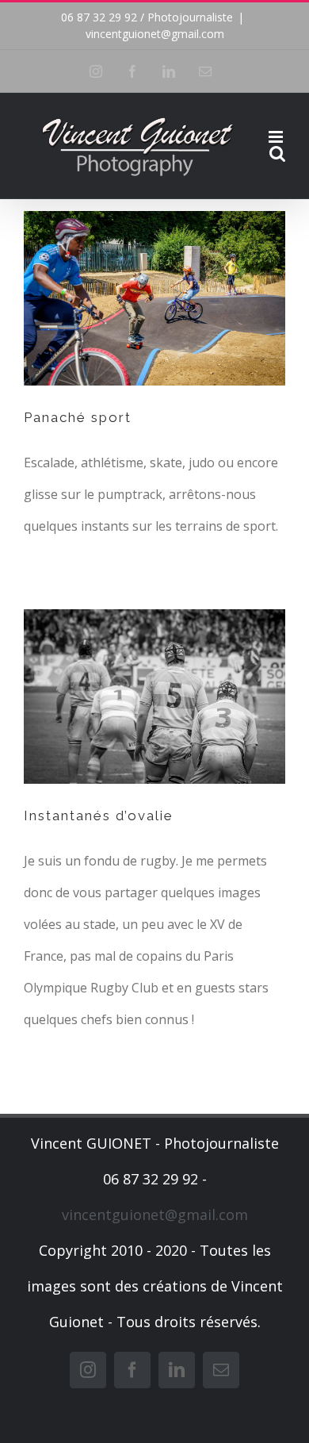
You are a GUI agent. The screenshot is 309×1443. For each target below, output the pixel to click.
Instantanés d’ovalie (99, 815)
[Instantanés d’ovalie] (154, 696)
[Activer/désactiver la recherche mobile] (277, 153)
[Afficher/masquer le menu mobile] (277, 137)
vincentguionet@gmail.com (155, 33)
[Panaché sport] (154, 298)
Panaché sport (78, 417)
